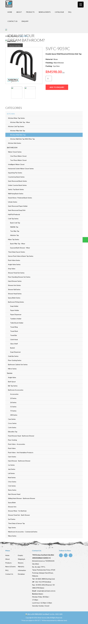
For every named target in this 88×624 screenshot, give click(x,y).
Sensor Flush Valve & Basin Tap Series (20, 256)
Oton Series (12, 482)
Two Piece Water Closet (18, 160)
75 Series (13, 411)
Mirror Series (12, 369)
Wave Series (12, 536)
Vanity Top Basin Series (16, 189)
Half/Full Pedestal (14, 214)
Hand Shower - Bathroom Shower (19, 461)
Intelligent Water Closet (16, 164)
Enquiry (25, 21)
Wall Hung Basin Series (15, 193)
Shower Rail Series (14, 289)
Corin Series (12, 427)
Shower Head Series (15, 294)
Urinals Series (12, 202)
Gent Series (12, 457)
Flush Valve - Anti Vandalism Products (20, 452)
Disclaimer (21, 574)
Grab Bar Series (13, 356)
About (19, 12)
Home (10, 12)
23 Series (13, 398)
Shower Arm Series (14, 285)
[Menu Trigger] (81, 4)
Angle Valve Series (14, 264)
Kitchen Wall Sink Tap (18, 135)
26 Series (13, 402)
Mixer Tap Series (13, 239)
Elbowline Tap (12, 432)
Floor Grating (12, 440)
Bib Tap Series (12, 386)
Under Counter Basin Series (17, 185)
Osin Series (12, 486)
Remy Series (12, 490)
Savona (9, 373)
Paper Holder (14, 310)
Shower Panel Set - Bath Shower (19, 515)
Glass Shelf (14, 344)
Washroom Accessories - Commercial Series (22, 532)
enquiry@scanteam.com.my (46, 591)
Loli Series (11, 473)
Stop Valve (11, 269)
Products (30, 12)
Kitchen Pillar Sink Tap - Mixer (20, 122)
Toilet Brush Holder (16, 323)
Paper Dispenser (15, 314)
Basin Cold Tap (15, 223)
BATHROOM (12, 147)
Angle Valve (12, 377)
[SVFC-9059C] (23, 65)
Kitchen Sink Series (14, 143)
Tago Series (12, 527)
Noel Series (12, 477)
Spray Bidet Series (14, 298)
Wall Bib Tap (14, 227)
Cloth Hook (14, 339)
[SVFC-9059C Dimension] (30, 93)
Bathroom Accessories (15, 390)
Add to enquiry (57, 87)
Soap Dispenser (15, 352)
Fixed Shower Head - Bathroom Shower (21, 436)
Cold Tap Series (13, 218)
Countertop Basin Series (16, 177)
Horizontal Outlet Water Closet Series (21, 168)
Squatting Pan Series (15, 173)
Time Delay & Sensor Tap (16, 523)
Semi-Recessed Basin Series (17, 181)
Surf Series (11, 519)
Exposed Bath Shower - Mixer (20, 248)
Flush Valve (12, 448)
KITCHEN (11, 114)
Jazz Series (11, 469)
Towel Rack (14, 331)
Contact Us (12, 21)
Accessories (14, 394)
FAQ (69, 12)
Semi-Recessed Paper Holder (18, 206)
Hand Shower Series (15, 281)
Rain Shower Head (14, 494)
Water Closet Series (15, 152)
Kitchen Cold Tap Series (16, 126)
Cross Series (12, 423)
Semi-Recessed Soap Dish (16, 210)
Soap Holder (14, 306)
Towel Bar (13, 335)
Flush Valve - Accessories (16, 444)
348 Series (13, 415)
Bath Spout (12, 382)
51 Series (13, 407)
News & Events (45, 12)
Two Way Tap (14, 231)
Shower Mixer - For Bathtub (17, 511)
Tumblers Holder (15, 319)
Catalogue (59, 12)
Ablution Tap (14, 235)
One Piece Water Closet (18, 156)
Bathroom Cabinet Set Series (18, 364)
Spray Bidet (12, 502)
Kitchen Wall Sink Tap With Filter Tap (22, 139)
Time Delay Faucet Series (16, 252)
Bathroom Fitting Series (16, 302)
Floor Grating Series (14, 360)
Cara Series (12, 419)
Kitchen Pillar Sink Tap (17, 130)
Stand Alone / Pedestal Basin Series (20, 198)
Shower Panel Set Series (16, 273)
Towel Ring (14, 327)
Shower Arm (12, 507)
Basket (12, 348)
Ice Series (11, 465)
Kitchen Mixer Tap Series (16, 118)
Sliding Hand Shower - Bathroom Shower (21, 498)
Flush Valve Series (14, 260)
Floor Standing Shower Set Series (19, 277)
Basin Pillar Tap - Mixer (17, 243)
